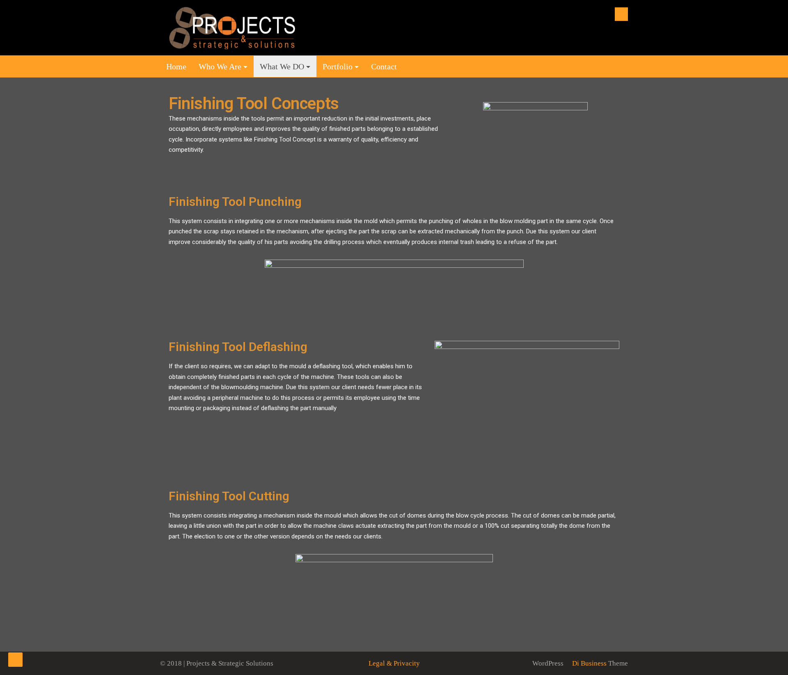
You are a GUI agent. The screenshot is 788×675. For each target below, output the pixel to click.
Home (176, 66)
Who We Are (220, 66)
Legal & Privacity (394, 663)
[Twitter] (621, 14)
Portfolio (338, 66)
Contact (384, 66)
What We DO (282, 66)
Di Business (588, 663)
